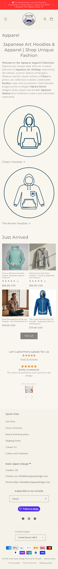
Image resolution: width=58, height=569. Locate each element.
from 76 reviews (29, 359)
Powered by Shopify (33, 559)
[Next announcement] (53, 5)
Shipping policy (45, 563)
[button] (6, 19)
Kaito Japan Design (17, 559)
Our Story (10, 421)
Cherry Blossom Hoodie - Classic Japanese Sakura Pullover (13, 275)
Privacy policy (14, 563)
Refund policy (50, 559)
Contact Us (11, 447)
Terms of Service (14, 428)
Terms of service (30, 563)
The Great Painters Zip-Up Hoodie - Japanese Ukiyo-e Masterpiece (41, 321)
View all (29, 335)
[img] (29, 355)
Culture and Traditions (17, 453)
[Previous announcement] (5, 5)
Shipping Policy (13, 440)
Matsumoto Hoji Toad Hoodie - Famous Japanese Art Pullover (41, 275)
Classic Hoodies (12, 161)
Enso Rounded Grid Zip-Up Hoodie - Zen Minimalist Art (15, 320)
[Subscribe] (45, 498)
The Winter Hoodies (14, 223)
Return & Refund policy (17, 434)
